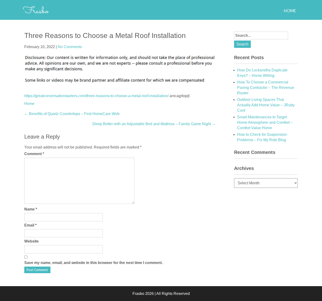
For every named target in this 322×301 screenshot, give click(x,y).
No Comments (70, 47)
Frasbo (35, 11)
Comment (34, 154)
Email (30, 225)
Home (290, 10)
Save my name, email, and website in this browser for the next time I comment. (93, 263)
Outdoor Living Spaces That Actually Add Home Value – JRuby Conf (266, 105)
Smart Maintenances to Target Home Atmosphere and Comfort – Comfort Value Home (265, 122)
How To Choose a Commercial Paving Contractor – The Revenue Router (265, 87)
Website (31, 241)
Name (30, 209)
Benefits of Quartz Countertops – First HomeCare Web (72, 114)
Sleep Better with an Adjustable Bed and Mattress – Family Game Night (154, 124)
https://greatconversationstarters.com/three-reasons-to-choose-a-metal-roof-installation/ (96, 96)
